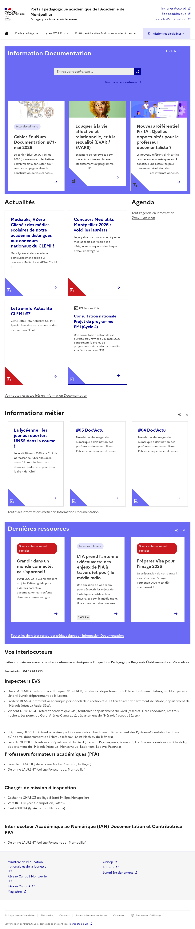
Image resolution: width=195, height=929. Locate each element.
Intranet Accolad (173, 8)
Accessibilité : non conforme (91, 915)
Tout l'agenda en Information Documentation (153, 215)
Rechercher (137, 71)
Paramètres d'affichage (148, 915)
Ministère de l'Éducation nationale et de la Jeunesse (27, 864)
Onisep (108, 862)
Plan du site (47, 915)
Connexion (119, 915)
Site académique (174, 13)
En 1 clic (171, 51)
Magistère (15, 891)
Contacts (64, 915)
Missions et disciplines (167, 34)
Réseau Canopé (19, 886)
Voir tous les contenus (121, 82)
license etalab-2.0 (78, 924)
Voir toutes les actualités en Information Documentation (46, 395)
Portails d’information (170, 19)
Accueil (7, 33)
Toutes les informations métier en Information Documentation (53, 512)
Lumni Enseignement (118, 872)
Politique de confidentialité (19, 915)
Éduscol (108, 867)
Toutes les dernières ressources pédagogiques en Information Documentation (67, 635)
